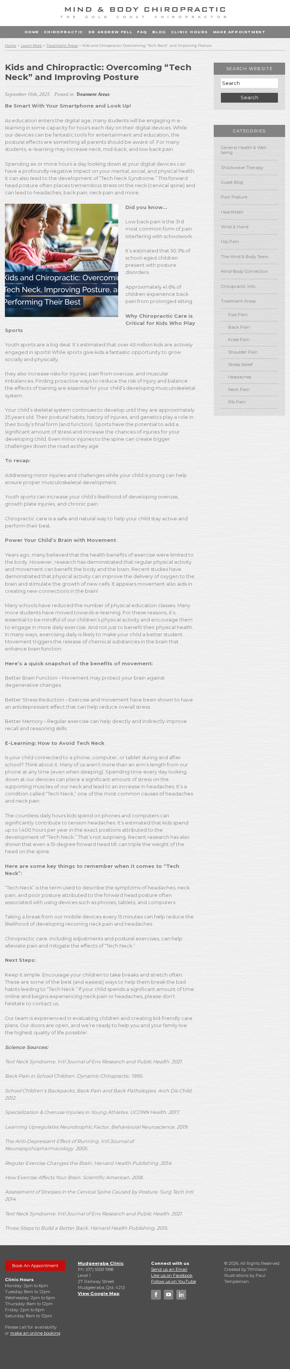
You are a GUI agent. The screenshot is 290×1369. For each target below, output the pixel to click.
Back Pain (239, 327)
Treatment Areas (62, 45)
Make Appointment (239, 32)
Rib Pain (237, 402)
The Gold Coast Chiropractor (145, 17)
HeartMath (232, 212)
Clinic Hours (189, 32)
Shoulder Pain (243, 352)
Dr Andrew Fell (110, 32)
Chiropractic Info (238, 286)
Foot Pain (238, 314)
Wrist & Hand (234, 226)
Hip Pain (230, 241)
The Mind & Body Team (244, 256)
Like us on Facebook (172, 1275)
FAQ (142, 32)
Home (32, 32)
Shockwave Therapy (242, 167)
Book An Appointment (35, 1265)
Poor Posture (234, 197)
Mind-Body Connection (244, 271)
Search (249, 97)
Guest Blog (232, 182)
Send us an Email (169, 1269)
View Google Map (98, 1293)
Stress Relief (240, 364)
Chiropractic (63, 32)
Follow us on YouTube (173, 1281)
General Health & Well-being (244, 150)
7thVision (257, 1269)
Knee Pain (239, 339)
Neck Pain (239, 389)
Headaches (239, 377)
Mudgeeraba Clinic (100, 1263)
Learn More (31, 45)
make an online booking (35, 1333)
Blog (159, 32)
